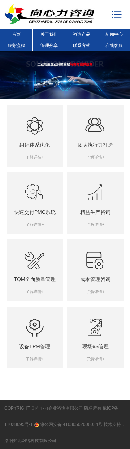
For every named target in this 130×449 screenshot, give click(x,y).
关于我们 (49, 34)
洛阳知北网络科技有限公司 (30, 440)
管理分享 (49, 45)
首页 (16, 34)
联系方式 (81, 45)
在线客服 (114, 45)
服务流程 (16, 45)
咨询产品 (81, 34)
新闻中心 (114, 34)
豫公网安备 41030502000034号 (71, 424)
